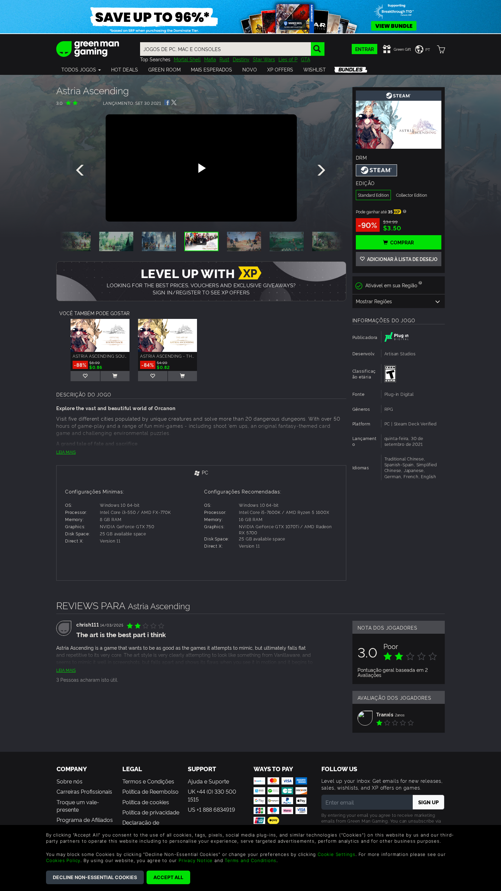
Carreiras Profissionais (84, 791)
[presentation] (81, 170)
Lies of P (288, 59)
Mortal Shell (187, 59)
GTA (305, 59)
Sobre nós (69, 781)
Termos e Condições (148, 781)
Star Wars (264, 59)
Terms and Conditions (250, 860)
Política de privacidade (150, 812)
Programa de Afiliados (85, 819)
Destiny (241, 59)
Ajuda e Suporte (208, 781)
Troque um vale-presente (78, 805)
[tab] (201, 473)
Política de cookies (145, 802)
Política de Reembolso (150, 791)
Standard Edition (373, 195)
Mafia (210, 59)
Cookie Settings (336, 854)
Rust (224, 59)
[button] (81, 69)
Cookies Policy (63, 860)
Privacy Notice (196, 860)
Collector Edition (411, 195)
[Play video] (201, 168)
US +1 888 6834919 (211, 809)
